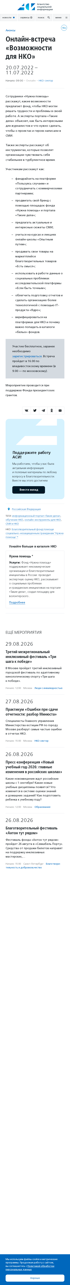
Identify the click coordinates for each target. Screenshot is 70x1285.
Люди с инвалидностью (49, 688)
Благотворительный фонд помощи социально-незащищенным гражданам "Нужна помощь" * (34, 533)
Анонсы (10, 30)
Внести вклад (28, 490)
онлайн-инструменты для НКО (42, 519)
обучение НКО (14, 519)
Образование (42, 807)
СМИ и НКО (12, 523)
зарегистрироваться (27, 356)
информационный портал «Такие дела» (36, 515)
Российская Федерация (26, 509)
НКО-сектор (46, 80)
